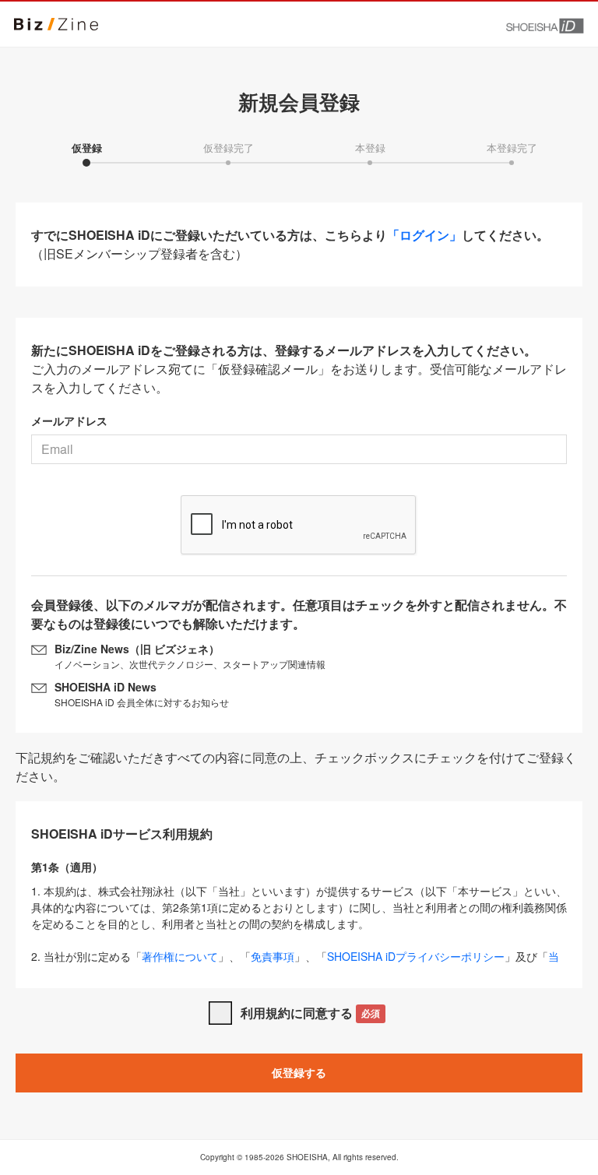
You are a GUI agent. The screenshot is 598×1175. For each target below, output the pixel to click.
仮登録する (299, 1072)
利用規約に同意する (310, 1013)
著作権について (180, 956)
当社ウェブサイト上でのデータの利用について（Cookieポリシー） (295, 964)
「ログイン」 (424, 235)
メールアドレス (69, 420)
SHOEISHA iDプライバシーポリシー (416, 956)
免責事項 (272, 956)
